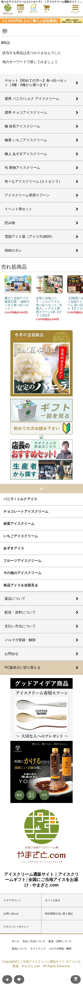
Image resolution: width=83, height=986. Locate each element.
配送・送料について (60, 941)
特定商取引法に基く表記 (59, 913)
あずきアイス (13, 548)
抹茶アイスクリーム (19, 523)
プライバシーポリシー (16, 926)
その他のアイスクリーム (22, 572)
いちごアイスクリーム (20, 536)
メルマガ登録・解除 (60, 948)
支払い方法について (34, 941)
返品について (19, 948)
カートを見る (52, 900)
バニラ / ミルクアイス (20, 499)
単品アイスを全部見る (20, 585)
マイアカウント (12, 900)
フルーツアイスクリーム (22, 560)
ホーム (15, 941)
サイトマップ (37, 948)
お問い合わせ (11, 913)
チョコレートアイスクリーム (25, 511)
